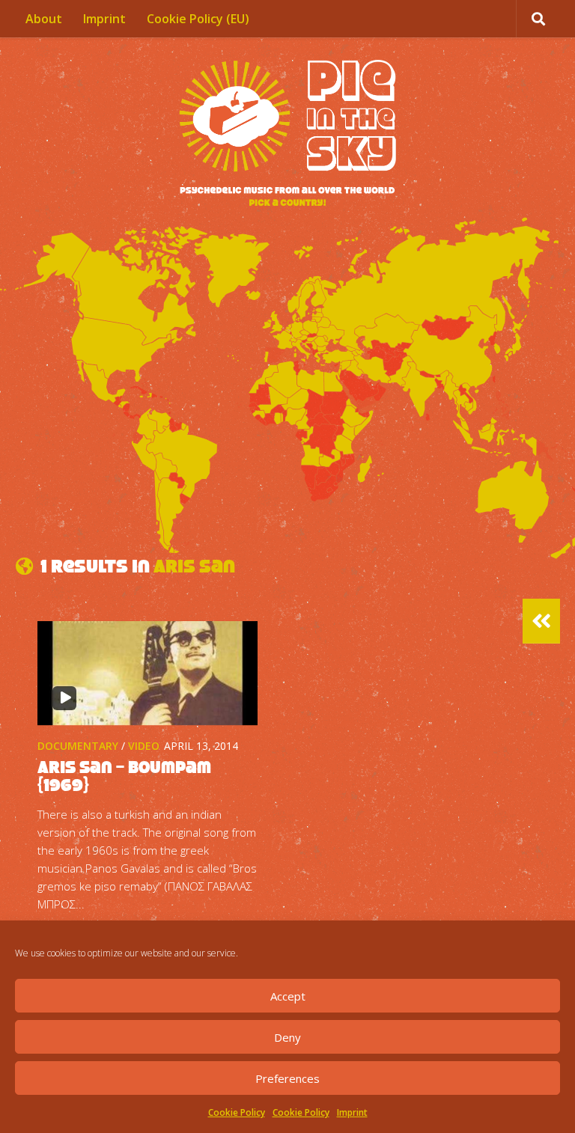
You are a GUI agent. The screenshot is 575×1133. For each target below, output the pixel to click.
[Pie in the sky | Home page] (287, 135)
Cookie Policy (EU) (198, 18)
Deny (287, 1037)
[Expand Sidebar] (541, 621)
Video (143, 746)
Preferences (287, 1078)
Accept (287, 996)
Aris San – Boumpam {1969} (124, 776)
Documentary (77, 746)
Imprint (352, 1112)
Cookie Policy (236, 1112)
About (43, 18)
